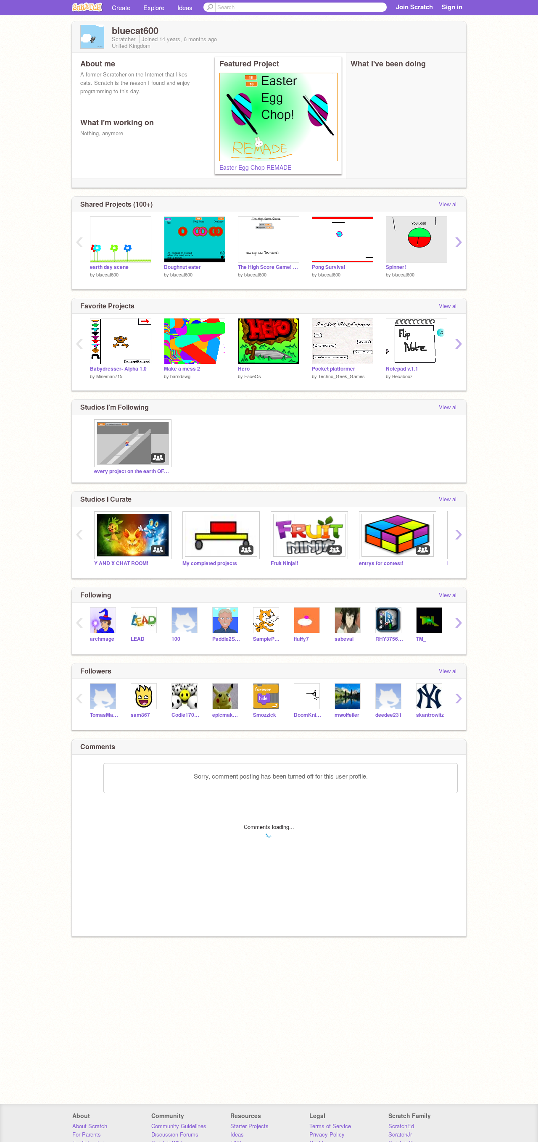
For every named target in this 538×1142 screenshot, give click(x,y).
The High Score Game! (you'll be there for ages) (268, 267)
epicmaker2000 (226, 714)
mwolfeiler (347, 714)
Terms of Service (330, 1126)
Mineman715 (109, 376)
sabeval (344, 638)
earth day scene (109, 267)
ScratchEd (401, 1126)
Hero (244, 368)
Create (121, 7)
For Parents (86, 1134)
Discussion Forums (174, 1134)
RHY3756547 (389, 638)
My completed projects (209, 563)
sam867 (140, 714)
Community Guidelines (178, 1126)
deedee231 (388, 714)
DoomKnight (308, 714)
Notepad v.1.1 (402, 368)
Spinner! (396, 267)
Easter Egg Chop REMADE (255, 167)
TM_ (421, 638)
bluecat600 (107, 274)
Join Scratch (414, 6)
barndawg (180, 376)
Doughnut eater (182, 267)
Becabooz (402, 376)
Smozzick (264, 714)
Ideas (185, 7)
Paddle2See (226, 638)
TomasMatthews (104, 714)
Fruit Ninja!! (284, 563)
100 (175, 638)
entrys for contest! (381, 563)
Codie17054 (185, 714)
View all (448, 204)
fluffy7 (301, 638)
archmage (102, 638)
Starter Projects (249, 1126)
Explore (153, 7)
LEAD (138, 638)
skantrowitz (430, 714)
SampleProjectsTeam (267, 638)
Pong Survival (328, 267)
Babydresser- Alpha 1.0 (118, 368)
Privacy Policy (327, 1134)
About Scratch (89, 1126)
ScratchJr (400, 1134)
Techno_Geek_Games (341, 376)
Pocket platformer (333, 368)
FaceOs (252, 376)
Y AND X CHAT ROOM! (121, 563)
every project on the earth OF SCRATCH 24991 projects (132, 471)
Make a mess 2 (182, 368)
